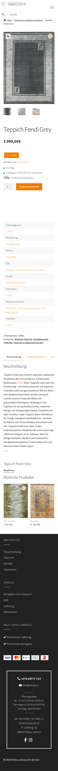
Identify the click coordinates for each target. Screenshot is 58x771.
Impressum (10, 569)
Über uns (9, 557)
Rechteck (11, 256)
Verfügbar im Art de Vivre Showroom (24, 172)
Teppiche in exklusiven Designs (28, 20)
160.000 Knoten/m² (16, 282)
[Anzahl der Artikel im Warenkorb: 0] (52, 7)
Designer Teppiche (15, 269)
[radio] (11, 155)
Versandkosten (22, 162)
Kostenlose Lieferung (22, 177)
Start (9, 20)
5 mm (9, 325)
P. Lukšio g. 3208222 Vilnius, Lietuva (29, 725)
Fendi (9, 295)
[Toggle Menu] (4, 3)
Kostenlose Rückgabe (19, 644)
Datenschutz (11, 612)
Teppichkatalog (12, 552)
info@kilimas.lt (30, 685)
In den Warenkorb (29, 186)
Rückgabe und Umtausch (18, 594)
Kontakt (8, 563)
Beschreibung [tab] (14, 356)
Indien (9, 231)
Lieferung (9, 606)
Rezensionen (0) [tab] (36, 356)
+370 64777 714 (30, 678)
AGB (6, 600)
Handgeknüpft (13, 244)
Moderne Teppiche (35, 269)
